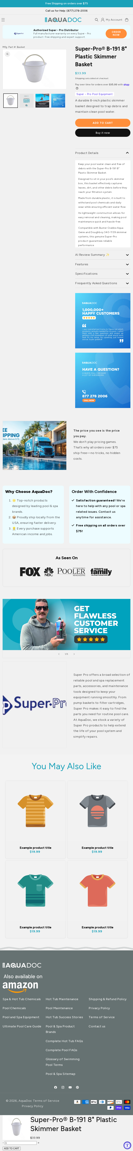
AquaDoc (25, 1101)
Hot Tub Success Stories (64, 1017)
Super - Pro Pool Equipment (95, 94)
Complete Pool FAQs (61, 1050)
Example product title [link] (35, 848)
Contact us (97, 1026)
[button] (96, 20)
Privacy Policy (99, 1008)
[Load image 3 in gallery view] (26, 101)
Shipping (80, 78)
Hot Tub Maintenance (62, 999)
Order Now (116, 33)
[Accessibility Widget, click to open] (127, 1145)
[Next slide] (74, 654)
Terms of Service (102, 1017)
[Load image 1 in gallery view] (10, 101)
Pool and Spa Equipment (21, 1017)
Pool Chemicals (14, 1008)
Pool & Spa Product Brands (60, 1029)
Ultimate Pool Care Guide (22, 1026)
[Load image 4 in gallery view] (58, 101)
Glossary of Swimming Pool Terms (63, 1062)
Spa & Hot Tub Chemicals (22, 999)
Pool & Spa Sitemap (61, 1074)
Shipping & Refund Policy (107, 999)
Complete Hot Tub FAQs (64, 1041)
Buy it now (103, 132)
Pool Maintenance (59, 1008)
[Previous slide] (59, 654)
